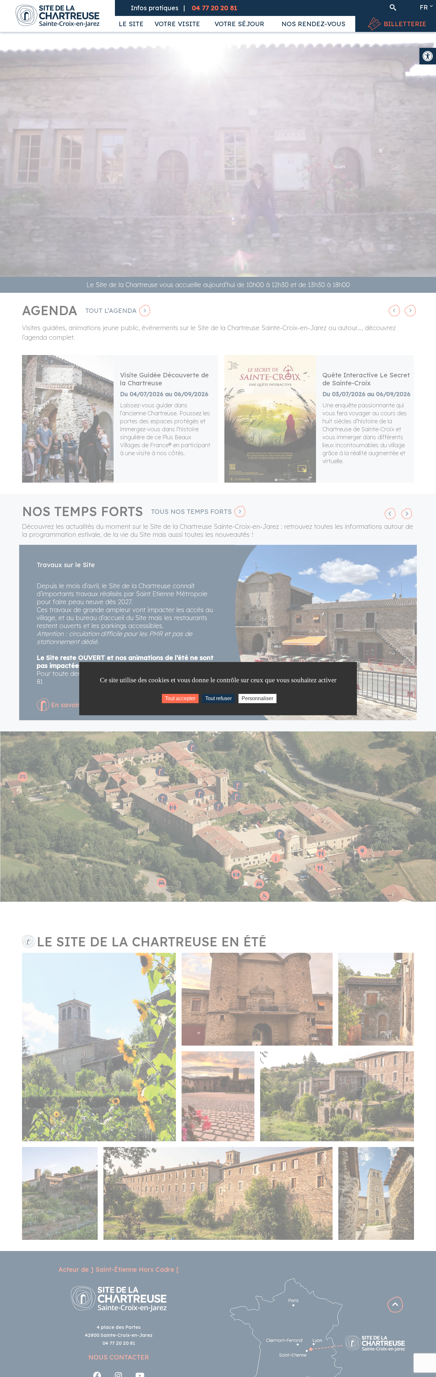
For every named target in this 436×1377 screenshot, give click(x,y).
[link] (427, 56)
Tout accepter (180, 698)
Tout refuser (218, 698)
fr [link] (424, 7)
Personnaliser (257, 698)
